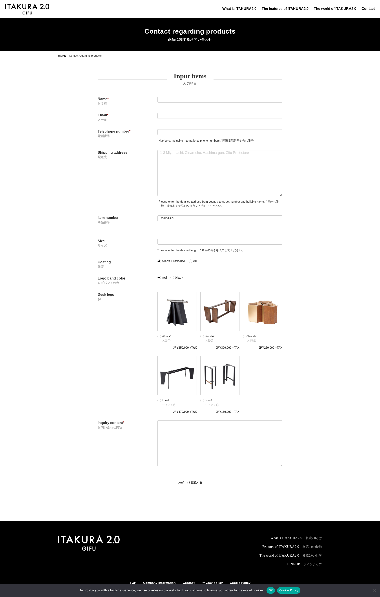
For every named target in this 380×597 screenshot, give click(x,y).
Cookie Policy (240, 582)
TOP (133, 582)
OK (271, 590)
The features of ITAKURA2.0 (285, 9)
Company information (159, 582)
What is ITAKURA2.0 (239, 9)
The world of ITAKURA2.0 (335, 9)
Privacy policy (212, 582)
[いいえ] (374, 590)
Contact (368, 9)
